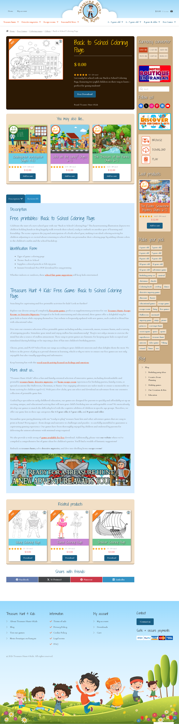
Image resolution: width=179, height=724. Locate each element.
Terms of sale (59, 621)
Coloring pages (35, 31)
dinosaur (143, 298)
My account (22, 11)
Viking (164, 342)
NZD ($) (143, 56)
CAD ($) (153, 49)
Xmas (150, 348)
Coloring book (146, 286)
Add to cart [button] (28, 176)
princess (143, 326)
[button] (57, 43)
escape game (163, 303)
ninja (156, 320)
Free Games (168, 22)
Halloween (144, 314)
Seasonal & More (68, 22)
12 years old (145, 269)
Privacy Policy (60, 627)
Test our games (17, 632)
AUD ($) (163, 49)
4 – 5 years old (114, 22)
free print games (57, 310)
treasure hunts (27, 381)
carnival (161, 275)
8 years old (144, 258)
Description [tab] (14, 198)
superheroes (145, 337)
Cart (99, 632)
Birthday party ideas (157, 372)
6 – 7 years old (132, 22)
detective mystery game (150, 292)
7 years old (156, 253)
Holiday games (154, 385)
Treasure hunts (9, 22)
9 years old (156, 258)
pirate (163, 320)
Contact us (145, 621)
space (155, 331)
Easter (152, 298)
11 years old (158, 264)
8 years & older (150, 22)
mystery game (145, 320)
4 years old (144, 247)
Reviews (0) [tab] (32, 198)
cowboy (158, 286)
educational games (147, 303)
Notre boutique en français (23, 638)
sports (162, 331)
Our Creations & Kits (157, 390)
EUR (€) (163, 56)
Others (48, 31)
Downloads (102, 627)
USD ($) (143, 49)
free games (164, 309)
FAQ (55, 644)
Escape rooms (50, 22)
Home (10, 11)
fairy (155, 309)
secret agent (145, 331)
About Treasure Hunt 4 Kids (23, 621)
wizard (142, 348)
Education (152, 395)
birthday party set (147, 275)
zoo (157, 348)
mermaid (155, 314)
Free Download (84, 94)
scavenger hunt (155, 326)
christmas (144, 281)
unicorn (143, 342)
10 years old (145, 264)
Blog (147, 367)
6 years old (144, 253)
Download (27, 558)
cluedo (153, 281)
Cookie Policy (60, 632)
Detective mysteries (29, 22)
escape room (145, 309)
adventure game (159, 269)
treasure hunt (158, 337)
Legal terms (59, 638)
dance (166, 286)
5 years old (156, 247)
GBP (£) (153, 56)
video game (154, 342)
